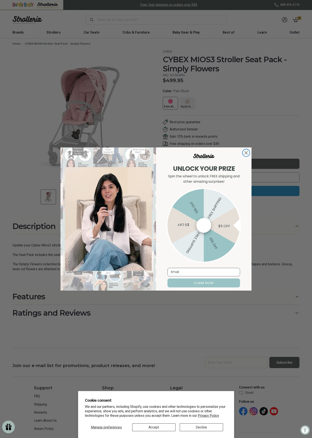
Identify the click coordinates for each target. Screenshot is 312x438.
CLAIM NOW (204, 283)
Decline (201, 427)
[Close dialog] (246, 153)
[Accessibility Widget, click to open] (305, 430)
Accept (154, 427)
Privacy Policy (208, 416)
